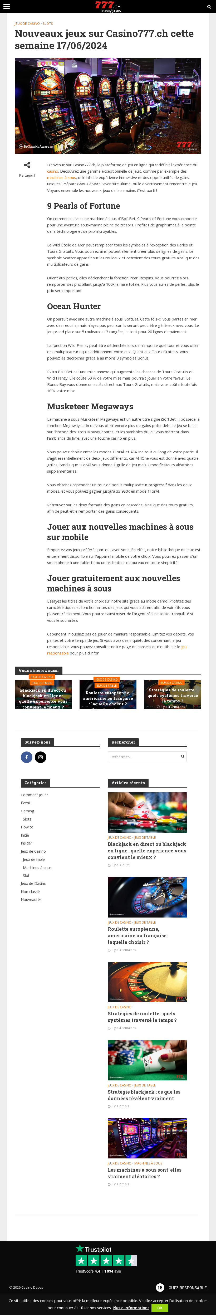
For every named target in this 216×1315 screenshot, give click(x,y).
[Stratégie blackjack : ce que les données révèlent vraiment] (147, 1059)
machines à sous (61, 177)
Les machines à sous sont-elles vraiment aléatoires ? (144, 1173)
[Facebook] (26, 757)
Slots (48, 23)
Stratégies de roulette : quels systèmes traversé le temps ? (173, 695)
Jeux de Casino (27, 23)
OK (160, 1307)
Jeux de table (42, 683)
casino (52, 171)
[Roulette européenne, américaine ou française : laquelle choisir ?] (147, 896)
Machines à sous (148, 1164)
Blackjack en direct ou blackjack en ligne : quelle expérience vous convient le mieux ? (43, 698)
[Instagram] (40, 757)
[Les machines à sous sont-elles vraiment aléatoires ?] (147, 1137)
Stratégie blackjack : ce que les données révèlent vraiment (144, 1095)
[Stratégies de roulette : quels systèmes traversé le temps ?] (147, 981)
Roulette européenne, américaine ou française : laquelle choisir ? (108, 698)
